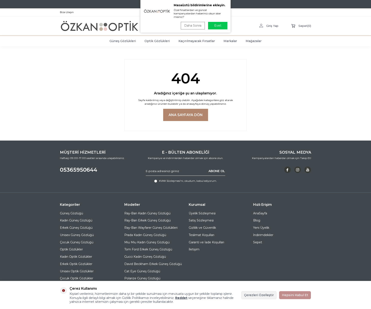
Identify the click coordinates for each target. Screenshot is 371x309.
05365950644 (78, 170)
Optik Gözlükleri (157, 41)
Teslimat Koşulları (201, 235)
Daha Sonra (192, 25)
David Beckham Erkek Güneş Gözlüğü (153, 264)
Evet (217, 25)
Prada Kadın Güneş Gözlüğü (145, 235)
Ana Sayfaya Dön (186, 115)
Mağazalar (254, 41)
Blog (256, 220)
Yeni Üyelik (261, 228)
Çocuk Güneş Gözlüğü (76, 242)
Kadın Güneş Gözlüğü (76, 220)
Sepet (257, 242)
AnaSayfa (260, 213)
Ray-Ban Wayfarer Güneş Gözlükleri (151, 228)
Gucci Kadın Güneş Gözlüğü (145, 257)
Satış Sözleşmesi (201, 220)
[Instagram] (297, 169)
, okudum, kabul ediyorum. (188, 180)
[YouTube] (307, 169)
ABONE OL (216, 171)
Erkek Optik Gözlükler (76, 264)
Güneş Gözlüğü (71, 213)
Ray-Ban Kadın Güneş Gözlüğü (147, 213)
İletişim (194, 249)
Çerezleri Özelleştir (259, 295)
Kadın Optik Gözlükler (76, 257)
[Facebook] (287, 169)
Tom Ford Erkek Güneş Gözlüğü (148, 249)
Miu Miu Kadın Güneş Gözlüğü (147, 242)
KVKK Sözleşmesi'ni (171, 180)
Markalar (230, 41)
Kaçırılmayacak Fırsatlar (196, 41)
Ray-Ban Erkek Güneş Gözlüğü (147, 220)
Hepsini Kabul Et (295, 295)
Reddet (181, 298)
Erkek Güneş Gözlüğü (76, 228)
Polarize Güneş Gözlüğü (142, 278)
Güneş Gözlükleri (122, 41)
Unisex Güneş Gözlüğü (77, 235)
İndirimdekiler (263, 235)
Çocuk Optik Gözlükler (76, 278)
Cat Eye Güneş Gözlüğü (142, 271)
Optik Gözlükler (71, 249)
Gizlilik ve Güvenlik (202, 228)
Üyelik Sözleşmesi (202, 213)
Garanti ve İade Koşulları (206, 242)
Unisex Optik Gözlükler (77, 271)
